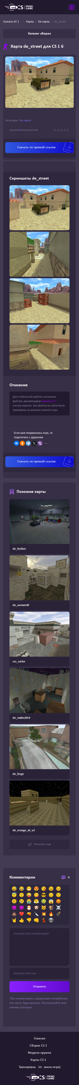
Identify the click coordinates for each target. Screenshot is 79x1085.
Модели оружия (39, 1053)
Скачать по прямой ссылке (36, 147)
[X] (34, 443)
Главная (39, 1038)
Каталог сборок (39, 33)
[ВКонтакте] (16, 443)
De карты (25, 120)
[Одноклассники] (22, 443)
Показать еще (42, 844)
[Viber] (40, 443)
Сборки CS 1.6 (40, 1045)
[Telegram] (28, 443)
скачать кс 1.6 (50, 401)
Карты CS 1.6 (40, 1060)
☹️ (14, 902)
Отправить (39, 986)
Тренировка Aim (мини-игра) (39, 1067)
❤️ (21, 914)
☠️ (58, 908)
